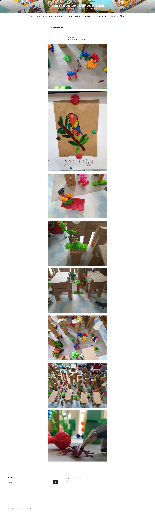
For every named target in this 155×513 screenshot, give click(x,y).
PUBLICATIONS (59, 16)
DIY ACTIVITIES (89, 16)
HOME (32, 16)
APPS (44, 16)
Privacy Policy (11, 508)
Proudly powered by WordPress (25, 508)
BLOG (50, 16)
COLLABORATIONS (101, 16)
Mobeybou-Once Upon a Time (77, 5)
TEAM (38, 16)
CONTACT (113, 16)
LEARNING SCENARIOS (74, 16)
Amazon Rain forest (77, 39)
